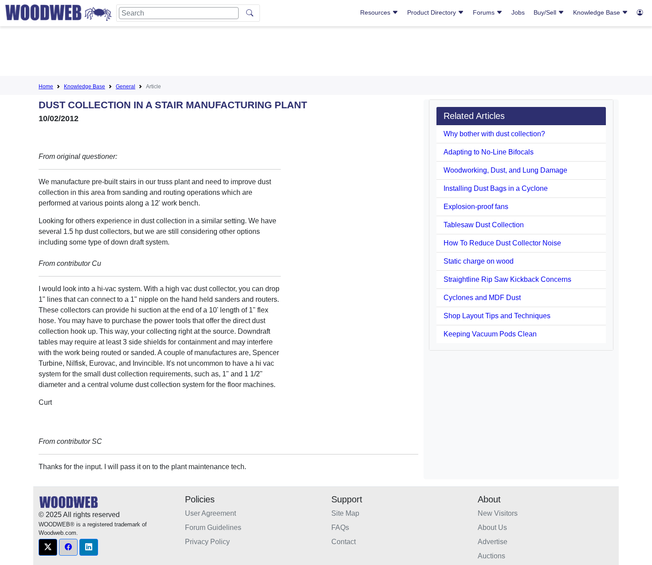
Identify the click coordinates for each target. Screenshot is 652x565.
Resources (376, 12)
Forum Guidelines (213, 527)
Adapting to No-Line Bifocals (489, 152)
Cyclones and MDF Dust (482, 297)
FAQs (340, 527)
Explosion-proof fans (476, 206)
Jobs (518, 12)
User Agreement (210, 513)
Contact (343, 541)
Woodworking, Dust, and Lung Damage (505, 170)
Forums (484, 12)
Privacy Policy (207, 541)
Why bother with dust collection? (494, 134)
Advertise (492, 541)
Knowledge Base (597, 12)
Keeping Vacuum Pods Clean (490, 334)
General (125, 86)
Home (46, 86)
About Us (492, 527)
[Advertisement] (326, 53)
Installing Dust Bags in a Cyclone (496, 188)
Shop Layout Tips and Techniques (497, 316)
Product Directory (432, 12)
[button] (48, 547)
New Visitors (498, 513)
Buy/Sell (546, 12)
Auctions (491, 556)
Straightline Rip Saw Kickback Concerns (507, 279)
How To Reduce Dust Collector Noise (502, 243)
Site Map (345, 513)
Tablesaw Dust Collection (484, 225)
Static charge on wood (479, 261)
